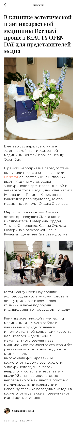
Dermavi (11, 177)
